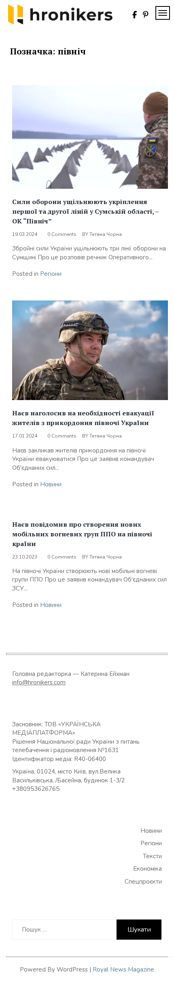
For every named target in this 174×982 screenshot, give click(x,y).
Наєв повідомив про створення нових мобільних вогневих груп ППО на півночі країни (82, 534)
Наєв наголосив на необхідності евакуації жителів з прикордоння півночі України (83, 418)
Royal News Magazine (123, 969)
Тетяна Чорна (105, 234)
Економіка (147, 869)
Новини (51, 484)
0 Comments (61, 234)
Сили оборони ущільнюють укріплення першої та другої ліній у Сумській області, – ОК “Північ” (85, 211)
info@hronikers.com (39, 682)
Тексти (152, 856)
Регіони (51, 274)
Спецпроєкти (143, 882)
